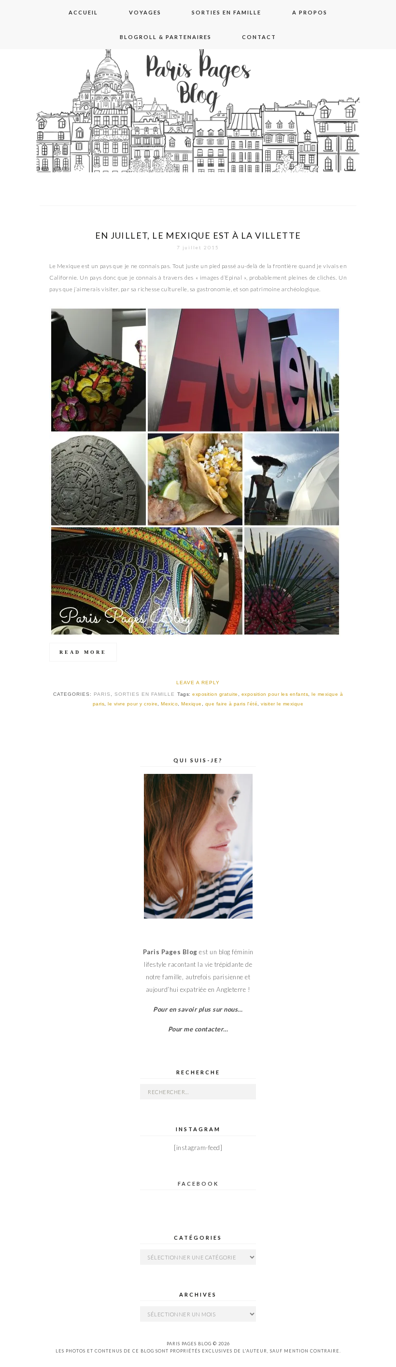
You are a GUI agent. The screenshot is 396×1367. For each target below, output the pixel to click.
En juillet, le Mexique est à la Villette (198, 235)
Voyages (145, 12)
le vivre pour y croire (132, 703)
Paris (102, 694)
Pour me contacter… (198, 1029)
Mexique (191, 703)
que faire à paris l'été (231, 703)
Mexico (169, 703)
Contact (259, 37)
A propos (309, 12)
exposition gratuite (215, 694)
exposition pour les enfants (275, 694)
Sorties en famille (226, 12)
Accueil (83, 12)
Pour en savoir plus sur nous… (198, 1009)
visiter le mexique (282, 703)
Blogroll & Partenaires (166, 37)
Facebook (198, 1183)
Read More (83, 652)
